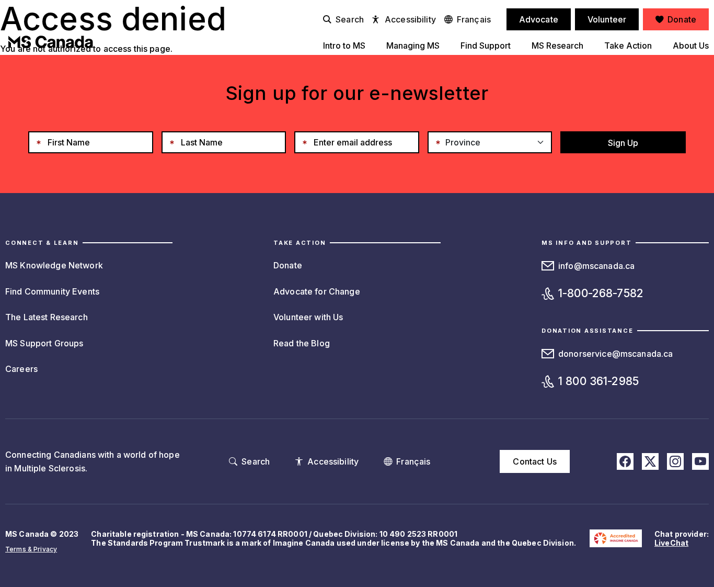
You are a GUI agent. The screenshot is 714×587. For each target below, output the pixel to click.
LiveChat (671, 542)
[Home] (50, 42)
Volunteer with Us (308, 317)
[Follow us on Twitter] (650, 461)
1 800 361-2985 (598, 381)
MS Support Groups (44, 343)
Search (350, 19)
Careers (21, 369)
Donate (287, 265)
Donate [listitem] (681, 19)
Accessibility (410, 19)
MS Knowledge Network (54, 265)
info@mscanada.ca (596, 266)
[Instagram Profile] (675, 461)
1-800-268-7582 (600, 293)
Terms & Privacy (31, 549)
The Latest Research (46, 317)
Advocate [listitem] (538, 19)
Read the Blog (301, 343)
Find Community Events (52, 291)
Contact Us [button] (534, 461)
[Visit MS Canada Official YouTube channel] (700, 461)
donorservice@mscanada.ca (615, 353)
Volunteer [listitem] (607, 19)
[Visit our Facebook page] (625, 461)
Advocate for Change (316, 291)
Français (474, 19)
